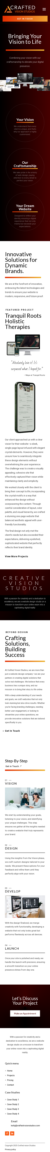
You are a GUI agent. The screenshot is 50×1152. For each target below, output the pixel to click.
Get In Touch (12, 730)
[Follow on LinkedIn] (12, 1133)
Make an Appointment (25, 1013)
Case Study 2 (13, 1104)
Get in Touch (25, 19)
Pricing (10, 1080)
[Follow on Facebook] (7, 1133)
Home (9, 1071)
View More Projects (16, 556)
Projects (11, 1075)
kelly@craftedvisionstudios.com (25, 1125)
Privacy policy (10, 1149)
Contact (10, 1085)
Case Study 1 (13, 1099)
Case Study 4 (13, 1114)
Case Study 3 (13, 1109)
